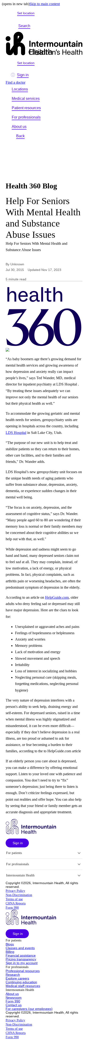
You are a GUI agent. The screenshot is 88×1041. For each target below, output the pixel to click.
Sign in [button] (23, 75)
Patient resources (26, 108)
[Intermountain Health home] (44, 44)
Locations (20, 89)
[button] (17, 843)
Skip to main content (44, 4)
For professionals (26, 117)
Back (20, 136)
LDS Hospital (16, 433)
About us (19, 127)
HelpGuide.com (57, 597)
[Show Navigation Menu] (41, 26)
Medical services (26, 99)
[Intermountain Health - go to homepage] (31, 833)
